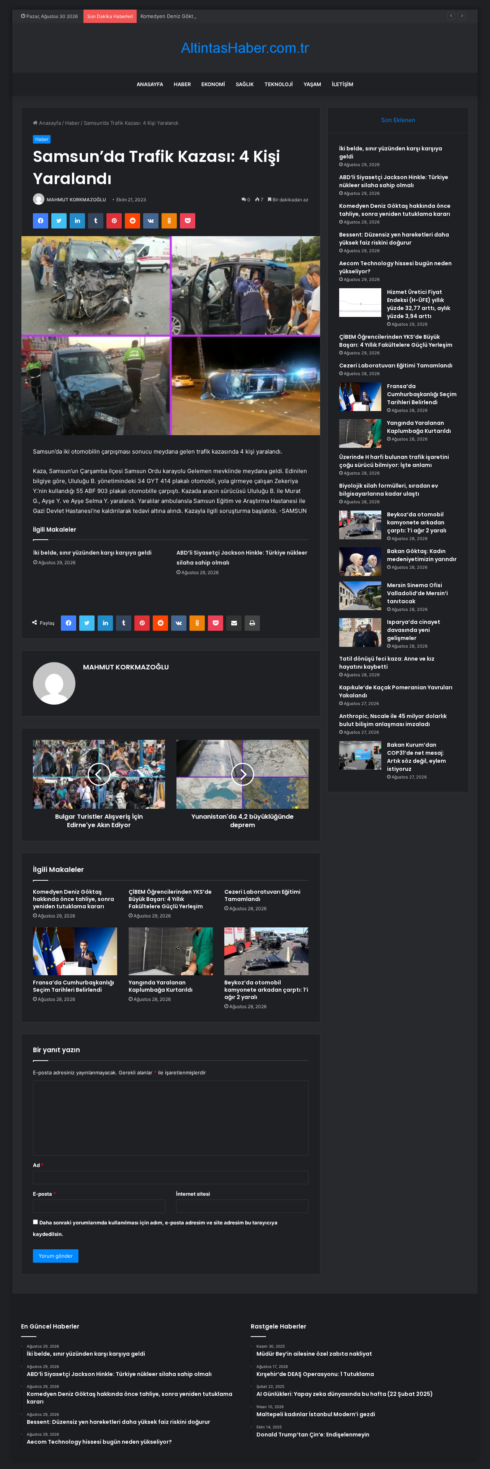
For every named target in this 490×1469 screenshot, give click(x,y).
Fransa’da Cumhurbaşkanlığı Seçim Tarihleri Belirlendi (73, 986)
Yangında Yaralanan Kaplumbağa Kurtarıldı (161, 986)
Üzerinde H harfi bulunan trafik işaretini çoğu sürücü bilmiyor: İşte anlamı (394, 461)
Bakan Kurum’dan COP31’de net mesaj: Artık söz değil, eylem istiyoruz (416, 757)
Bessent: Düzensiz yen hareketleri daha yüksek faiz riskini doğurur (394, 238)
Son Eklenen (398, 120)
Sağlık (245, 84)
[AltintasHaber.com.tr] (245, 48)
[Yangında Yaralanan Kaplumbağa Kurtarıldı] (171, 951)
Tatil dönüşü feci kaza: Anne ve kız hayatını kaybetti (386, 663)
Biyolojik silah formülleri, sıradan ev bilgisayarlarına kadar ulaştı (388, 490)
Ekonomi (213, 84)
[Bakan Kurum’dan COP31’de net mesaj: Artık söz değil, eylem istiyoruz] (360, 755)
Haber (182, 84)
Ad (38, 1165)
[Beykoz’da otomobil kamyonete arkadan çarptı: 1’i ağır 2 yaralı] (266, 951)
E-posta (44, 1194)
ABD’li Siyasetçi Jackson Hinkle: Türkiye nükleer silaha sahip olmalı (393, 181)
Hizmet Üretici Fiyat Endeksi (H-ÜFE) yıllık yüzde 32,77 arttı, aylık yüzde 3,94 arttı (418, 304)
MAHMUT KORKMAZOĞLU (76, 199)
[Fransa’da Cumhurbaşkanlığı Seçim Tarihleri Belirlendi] (75, 951)
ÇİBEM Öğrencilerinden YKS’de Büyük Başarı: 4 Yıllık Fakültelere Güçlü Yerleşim (170, 899)
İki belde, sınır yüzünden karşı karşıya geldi (92, 553)
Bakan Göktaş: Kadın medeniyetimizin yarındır (422, 555)
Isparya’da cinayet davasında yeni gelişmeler (413, 630)
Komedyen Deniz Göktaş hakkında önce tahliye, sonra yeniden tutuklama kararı (234, 16)
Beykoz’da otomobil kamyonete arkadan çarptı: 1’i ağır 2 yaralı (266, 990)
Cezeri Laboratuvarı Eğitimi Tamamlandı (262, 895)
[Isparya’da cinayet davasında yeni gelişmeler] (360, 632)
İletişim (342, 84)
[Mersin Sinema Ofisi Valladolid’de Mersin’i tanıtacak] (360, 595)
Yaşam (312, 84)
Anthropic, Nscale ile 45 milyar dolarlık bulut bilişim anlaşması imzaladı (393, 720)
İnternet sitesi (193, 1194)
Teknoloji (279, 84)
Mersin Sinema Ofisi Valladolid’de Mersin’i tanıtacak (417, 593)
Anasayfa (150, 84)
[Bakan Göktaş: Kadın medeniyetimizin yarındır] (360, 561)
